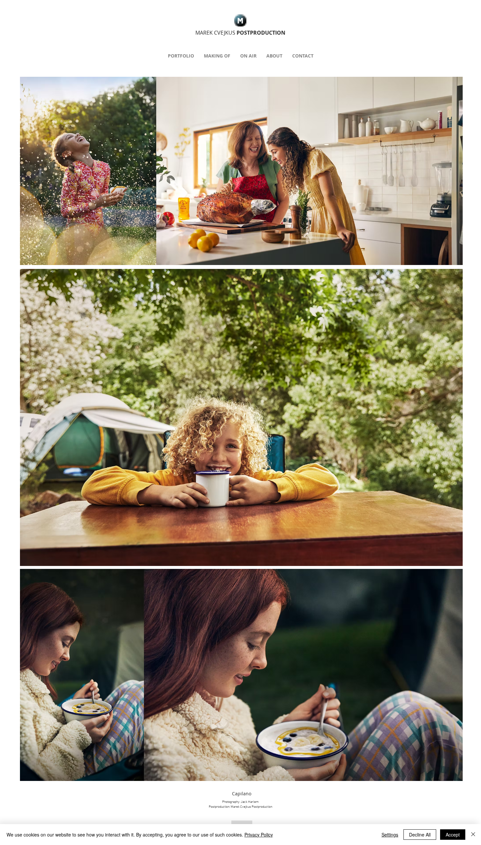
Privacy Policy (258, 834)
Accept (453, 834)
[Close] (473, 834)
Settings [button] (390, 834)
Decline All (420, 834)
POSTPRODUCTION (240, 32)
